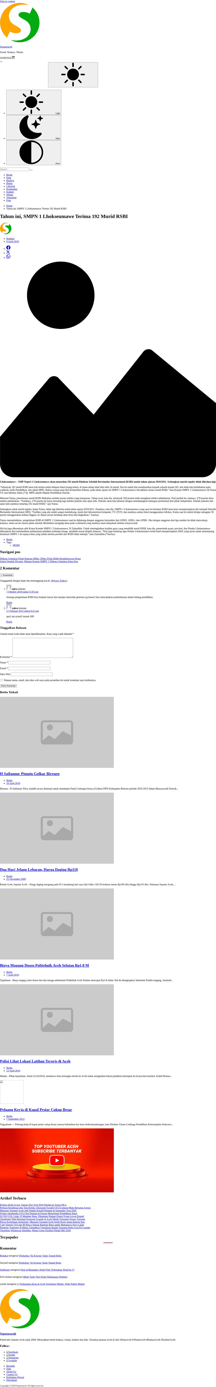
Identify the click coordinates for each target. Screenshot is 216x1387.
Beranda (10, 1366)
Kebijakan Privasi (15, 1377)
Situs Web (5, 674)
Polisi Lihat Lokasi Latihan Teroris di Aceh (35, 1061)
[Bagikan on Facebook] (8, 248)
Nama (4, 662)
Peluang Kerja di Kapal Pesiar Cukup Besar (36, 1110)
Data (8, 177)
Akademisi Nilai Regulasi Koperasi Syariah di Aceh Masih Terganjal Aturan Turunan (42, 1219)
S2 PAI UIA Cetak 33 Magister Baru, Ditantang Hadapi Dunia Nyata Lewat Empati (42, 1216)
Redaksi (4, 1255)
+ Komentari (6, 575)
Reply (9, 602)
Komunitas (11, 189)
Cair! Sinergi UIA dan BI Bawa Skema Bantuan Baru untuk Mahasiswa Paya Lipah (42, 1224)
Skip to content (7, 1)
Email (4, 668)
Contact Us (12, 1374)
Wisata (9, 194)
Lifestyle (10, 186)
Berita (9, 174)
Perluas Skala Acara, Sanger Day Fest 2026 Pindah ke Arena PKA (33, 1205)
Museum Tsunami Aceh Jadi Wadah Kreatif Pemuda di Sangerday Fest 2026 (38, 1210)
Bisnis (9, 183)
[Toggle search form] (1, 61)
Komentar (6, 657)
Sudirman (5, 1269)
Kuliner (10, 192)
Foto (8, 200)
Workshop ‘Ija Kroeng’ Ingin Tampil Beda (40, 1255)
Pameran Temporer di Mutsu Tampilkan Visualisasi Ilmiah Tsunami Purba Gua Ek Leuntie (45, 1227)
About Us (11, 1371)
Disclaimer (11, 1380)
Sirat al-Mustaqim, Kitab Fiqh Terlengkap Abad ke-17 (47, 1269)
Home (9, 205)
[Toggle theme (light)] (73, 74)
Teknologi (11, 197)
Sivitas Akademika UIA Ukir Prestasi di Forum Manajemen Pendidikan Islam (38, 1213)
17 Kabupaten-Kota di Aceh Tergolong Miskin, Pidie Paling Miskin (51, 1284)
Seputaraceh (6, 46)
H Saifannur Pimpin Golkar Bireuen (29, 774)
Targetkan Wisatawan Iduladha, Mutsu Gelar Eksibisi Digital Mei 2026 (35, 1230)
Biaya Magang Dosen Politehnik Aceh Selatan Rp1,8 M (44, 965)
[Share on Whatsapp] (8, 257)
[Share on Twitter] (8, 252)
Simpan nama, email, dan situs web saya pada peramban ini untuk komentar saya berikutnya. (50, 680)
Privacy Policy (59, 580)
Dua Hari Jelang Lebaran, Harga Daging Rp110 (39, 869)
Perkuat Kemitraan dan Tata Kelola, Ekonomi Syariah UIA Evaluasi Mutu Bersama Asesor (45, 1207)
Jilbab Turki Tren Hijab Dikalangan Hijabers (45, 1277)
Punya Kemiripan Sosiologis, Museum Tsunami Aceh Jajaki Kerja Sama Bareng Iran (42, 1222)
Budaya (10, 180)
